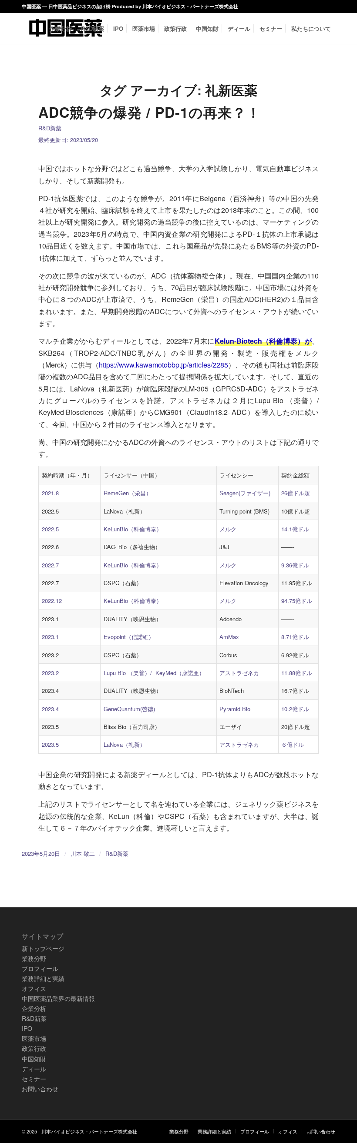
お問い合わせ (40, 1088)
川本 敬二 (83, 853)
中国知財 (34, 1058)
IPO (27, 1028)
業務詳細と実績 (43, 978)
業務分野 (34, 958)
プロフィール (40, 968)
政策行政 (34, 1048)
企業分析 (34, 1008)
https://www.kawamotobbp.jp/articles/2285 (163, 365)
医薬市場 (34, 1038)
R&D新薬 (49, 128)
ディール (34, 1068)
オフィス (34, 988)
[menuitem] (60, 28)
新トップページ (43, 948)
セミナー (34, 1078)
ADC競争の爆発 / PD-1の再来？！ (149, 112)
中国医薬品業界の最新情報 (58, 998)
